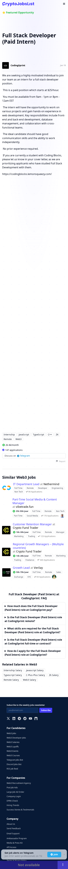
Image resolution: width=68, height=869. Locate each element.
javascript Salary (34, 670)
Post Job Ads (12, 787)
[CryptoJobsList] (18, 4)
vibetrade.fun (25, 507)
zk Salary (54, 675)
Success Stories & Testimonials (20, 809)
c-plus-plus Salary (35, 675)
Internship (9, 434)
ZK (57, 434)
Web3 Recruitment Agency (19, 783)
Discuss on (17, 455)
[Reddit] (25, 719)
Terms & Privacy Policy (16, 860)
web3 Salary (29, 679)
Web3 (18, 439)
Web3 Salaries (13, 742)
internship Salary (13, 670)
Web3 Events (12, 751)
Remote (8, 439)
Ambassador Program (17, 838)
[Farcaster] (36, 719)
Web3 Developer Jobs (16, 737)
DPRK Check (12, 800)
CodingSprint (18, 65)
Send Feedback (14, 828)
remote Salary (11, 679)
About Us (11, 824)
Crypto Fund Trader (25, 528)
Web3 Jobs (11, 733)
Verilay (38, 568)
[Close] (64, 854)
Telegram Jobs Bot (15, 760)
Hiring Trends (13, 805)
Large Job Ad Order (15, 792)
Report (62, 461)
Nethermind (51, 484)
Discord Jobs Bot (14, 764)
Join (56, 854)
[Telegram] (19, 719)
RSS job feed (12, 768)
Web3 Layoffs (13, 746)
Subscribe (46, 710)
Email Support (13, 833)
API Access (11, 847)
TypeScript (38, 434)
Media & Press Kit (14, 843)
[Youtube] (30, 719)
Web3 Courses (13, 755)
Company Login (14, 796)
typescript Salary (13, 675)
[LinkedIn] (13, 719)
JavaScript (24, 434)
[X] (8, 719)
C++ (50, 434)
